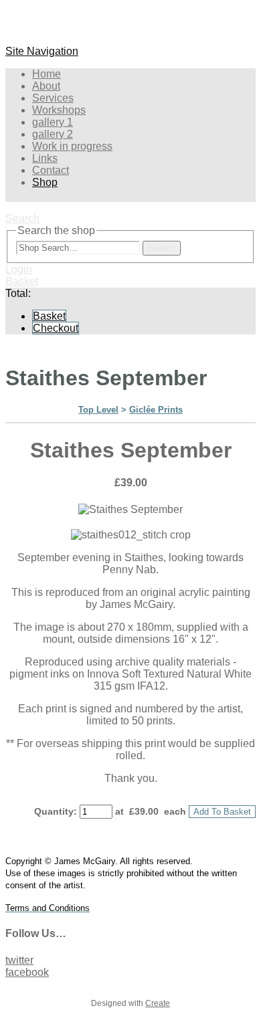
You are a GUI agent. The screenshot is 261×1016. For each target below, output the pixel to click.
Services (53, 98)
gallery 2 (52, 134)
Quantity (54, 811)
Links (45, 158)
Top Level (98, 410)
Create (157, 1003)
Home (46, 74)
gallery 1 (52, 122)
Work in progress (72, 146)
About (46, 86)
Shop (45, 182)
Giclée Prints (156, 410)
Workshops (59, 110)
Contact (50, 170)
